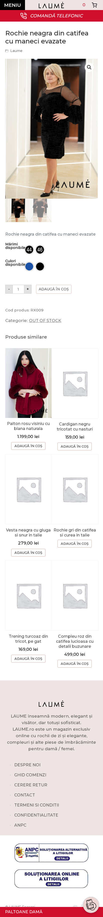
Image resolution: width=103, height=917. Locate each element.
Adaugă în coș (54, 289)
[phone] (91, 889)
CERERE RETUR (30, 785)
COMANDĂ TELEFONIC (56, 16)
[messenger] (91, 877)
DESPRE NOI (27, 765)
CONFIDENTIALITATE (36, 815)
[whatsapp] (91, 865)
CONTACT (24, 795)
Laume (16, 50)
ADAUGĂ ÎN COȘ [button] (74, 446)
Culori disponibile (15, 263)
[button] (89, 67)
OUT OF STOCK (45, 320)
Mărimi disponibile (15, 246)
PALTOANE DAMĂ (23, 911)
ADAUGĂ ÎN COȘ (28, 446)
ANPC (20, 825)
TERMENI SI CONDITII (36, 805)
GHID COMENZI (30, 775)
